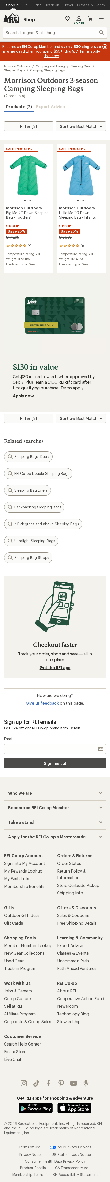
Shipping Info (70, 892)
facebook (49, 1083)
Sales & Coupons (73, 915)
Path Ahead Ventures (76, 968)
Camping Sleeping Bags (47, 70)
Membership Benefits (24, 886)
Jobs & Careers (18, 990)
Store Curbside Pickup (78, 885)
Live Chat (12, 1059)
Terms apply (71, 387)
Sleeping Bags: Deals (32, 456)
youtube (74, 1083)
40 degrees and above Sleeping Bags (46, 524)
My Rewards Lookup (23, 870)
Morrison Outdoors (17, 66)
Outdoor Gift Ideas (21, 915)
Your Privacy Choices (73, 1147)
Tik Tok (36, 1083)
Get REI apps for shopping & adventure (55, 1098)
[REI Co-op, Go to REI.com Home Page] (11, 18)
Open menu (101, 18)
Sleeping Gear (80, 66)
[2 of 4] (27, 200)
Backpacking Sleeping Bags (37, 507)
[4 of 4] (32, 200)
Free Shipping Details (77, 922)
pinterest (61, 1083)
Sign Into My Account (24, 863)
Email (8, 739)
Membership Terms (28, 1174)
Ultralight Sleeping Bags (34, 541)
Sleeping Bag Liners (31, 490)
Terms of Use (30, 1147)
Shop (29, 19)
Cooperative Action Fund (80, 998)
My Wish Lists (16, 878)
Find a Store (15, 1051)
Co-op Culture (17, 998)
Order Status (69, 863)
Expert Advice (50, 106)
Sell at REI (13, 1006)
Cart (90, 18)
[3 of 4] (30, 200)
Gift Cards (13, 922)
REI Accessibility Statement (75, 1174)
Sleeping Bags (14, 70)
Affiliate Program (20, 1013)
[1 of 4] (25, 200)
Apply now (23, 395)
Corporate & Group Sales (27, 1021)
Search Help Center (22, 1043)
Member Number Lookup (28, 945)
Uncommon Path (73, 960)
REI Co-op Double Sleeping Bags (41, 473)
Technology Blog (73, 1013)
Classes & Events (73, 953)
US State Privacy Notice (71, 1154)
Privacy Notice (31, 1154)
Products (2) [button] (19, 106)
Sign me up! (55, 763)
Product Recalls (33, 1168)
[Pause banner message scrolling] (104, 47)
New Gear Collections (24, 953)
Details (75, 728)
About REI (66, 990)
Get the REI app (55, 667)
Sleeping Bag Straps (31, 557)
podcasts (86, 1083)
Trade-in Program (20, 968)
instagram (24, 1083)
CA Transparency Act (72, 1168)
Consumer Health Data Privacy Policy (55, 1161)
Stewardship (69, 1021)
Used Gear (14, 960)
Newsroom (67, 1006)
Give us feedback (42, 703)
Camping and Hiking (50, 66)
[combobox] (55, 32)
